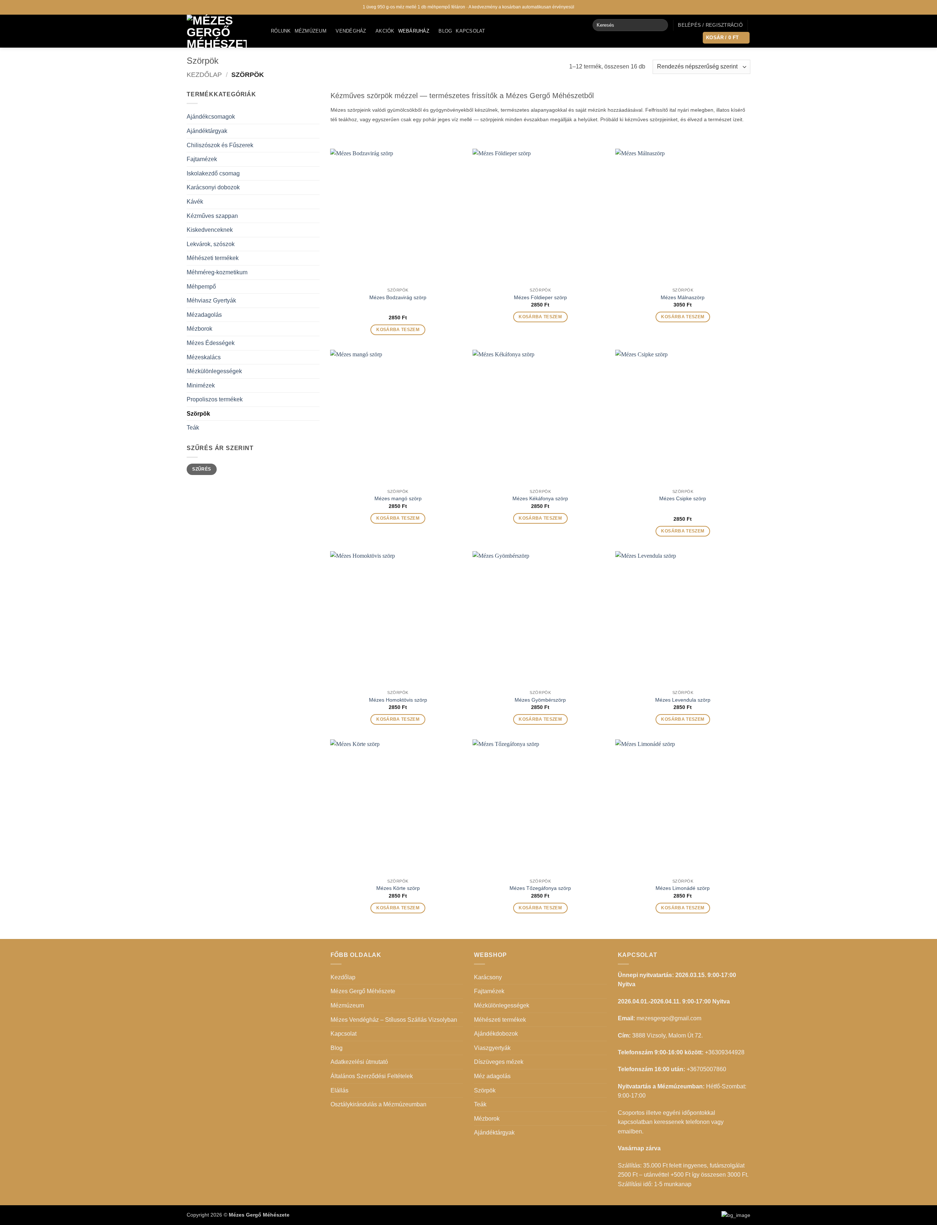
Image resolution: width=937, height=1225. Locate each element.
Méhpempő (201, 286)
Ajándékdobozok (496, 1034)
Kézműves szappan (212, 216)
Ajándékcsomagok (211, 117)
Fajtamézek (202, 159)
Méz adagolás (492, 1076)
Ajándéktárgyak (207, 131)
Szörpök (198, 414)
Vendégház (351, 31)
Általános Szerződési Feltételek (372, 1076)
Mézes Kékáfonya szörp (540, 498)
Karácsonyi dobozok (213, 187)
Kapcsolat (470, 31)
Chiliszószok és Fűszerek (220, 145)
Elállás (339, 1090)
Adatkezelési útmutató (359, 1062)
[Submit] (661, 25)
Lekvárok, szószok (211, 244)
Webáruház (413, 31)
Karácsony (488, 977)
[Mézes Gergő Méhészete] (223, 31)
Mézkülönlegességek (214, 371)
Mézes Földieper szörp (540, 297)
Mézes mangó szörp (398, 498)
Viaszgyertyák (492, 1048)
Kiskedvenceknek (210, 230)
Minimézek (201, 385)
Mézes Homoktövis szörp (398, 700)
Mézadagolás (204, 315)
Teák (193, 427)
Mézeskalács (204, 357)
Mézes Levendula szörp (682, 700)
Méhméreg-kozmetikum (217, 272)
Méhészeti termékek (213, 258)
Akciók (385, 31)
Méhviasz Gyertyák (211, 300)
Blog (445, 31)
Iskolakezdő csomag (213, 173)
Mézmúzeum (310, 31)
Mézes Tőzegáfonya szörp (540, 888)
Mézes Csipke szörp (682, 498)
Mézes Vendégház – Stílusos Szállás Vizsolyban (394, 1020)
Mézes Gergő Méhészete (363, 991)
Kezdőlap (204, 74)
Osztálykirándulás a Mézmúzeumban (378, 1104)
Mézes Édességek (211, 343)
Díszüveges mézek (498, 1062)
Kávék (195, 201)
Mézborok (199, 329)
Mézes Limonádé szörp (683, 888)
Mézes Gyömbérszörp (540, 700)
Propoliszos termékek (215, 399)
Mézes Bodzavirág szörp (397, 297)
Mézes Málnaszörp (683, 297)
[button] (710, 25)
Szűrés (201, 469)
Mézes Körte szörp (398, 888)
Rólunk (281, 31)
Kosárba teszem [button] (397, 329)
